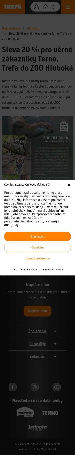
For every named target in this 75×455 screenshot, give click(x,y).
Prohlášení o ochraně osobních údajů (45, 270)
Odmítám (37, 247)
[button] (69, 185)
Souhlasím (38, 236)
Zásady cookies (17, 270)
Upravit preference (37, 258)
